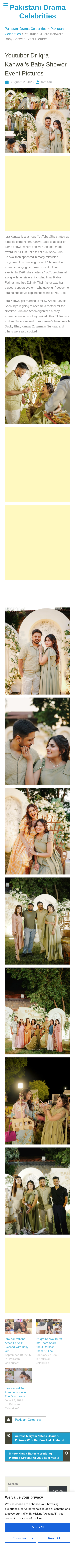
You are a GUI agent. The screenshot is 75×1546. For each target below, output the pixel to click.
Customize (19, 1538)
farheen (46, 82)
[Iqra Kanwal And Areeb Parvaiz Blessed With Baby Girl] (18, 1326)
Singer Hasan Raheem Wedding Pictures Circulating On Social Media (34, 1455)
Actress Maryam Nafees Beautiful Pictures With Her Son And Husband (39, 1438)
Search (13, 1484)
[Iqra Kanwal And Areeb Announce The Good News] (18, 1375)
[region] (37, 1519)
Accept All (37, 1527)
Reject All (54, 1538)
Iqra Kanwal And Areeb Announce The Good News (15, 1392)
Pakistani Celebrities (28, 1419)
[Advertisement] (37, 193)
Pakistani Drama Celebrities (26, 29)
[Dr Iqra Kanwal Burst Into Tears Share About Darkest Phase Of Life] (49, 1326)
